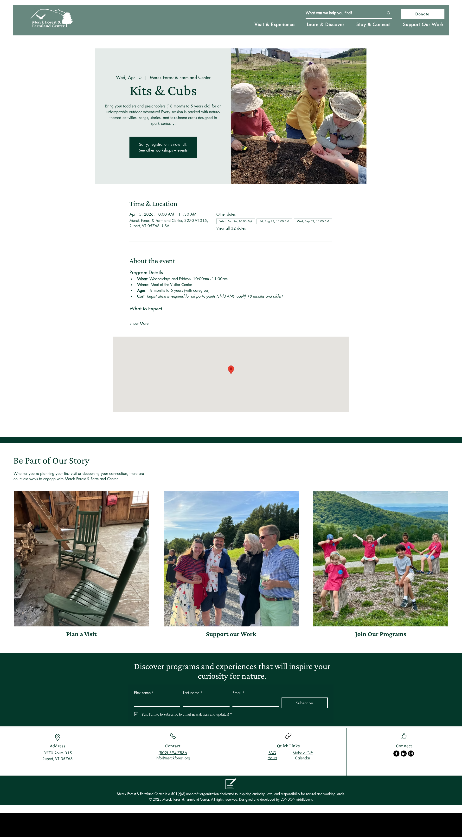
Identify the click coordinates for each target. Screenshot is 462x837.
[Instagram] (411, 754)
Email (238, 692)
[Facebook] (396, 754)
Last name (192, 692)
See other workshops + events (163, 150)
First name (144, 692)
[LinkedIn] (404, 754)
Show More (138, 323)
